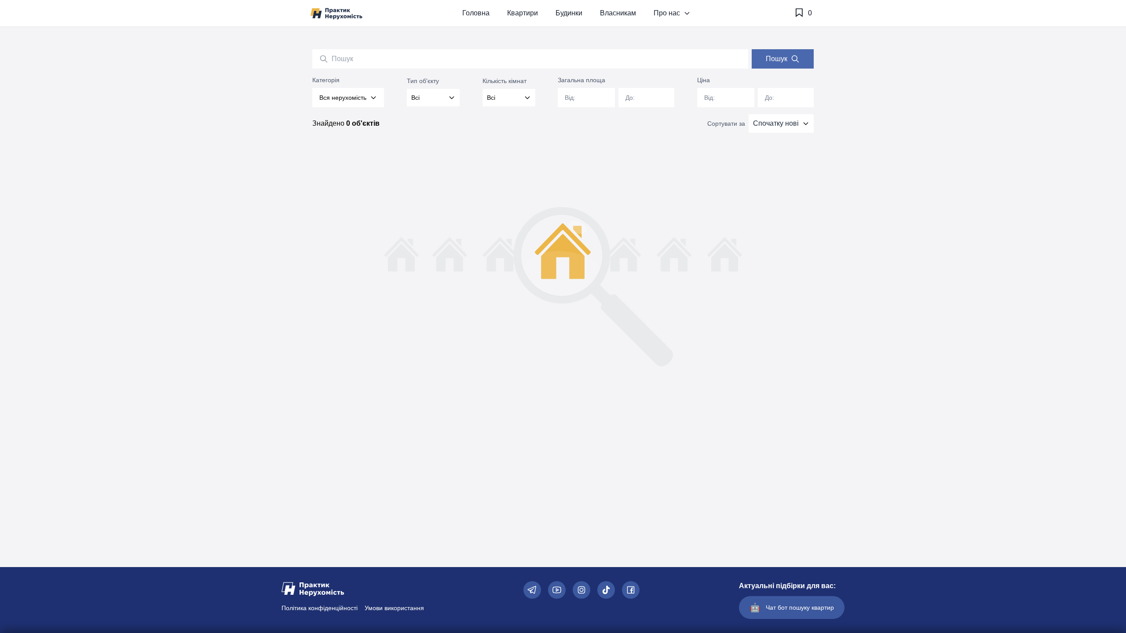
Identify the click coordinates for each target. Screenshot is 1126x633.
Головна (476, 13)
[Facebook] (631, 590)
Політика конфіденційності (320, 607)
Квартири (522, 13)
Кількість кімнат (504, 80)
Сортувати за (726, 123)
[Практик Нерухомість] (336, 13)
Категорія (326, 80)
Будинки (569, 13)
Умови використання (394, 607)
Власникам (618, 13)
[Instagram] (581, 590)
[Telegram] (532, 590)
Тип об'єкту (423, 80)
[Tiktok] (606, 590)
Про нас (667, 13)
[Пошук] (323, 59)
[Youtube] (557, 590)
